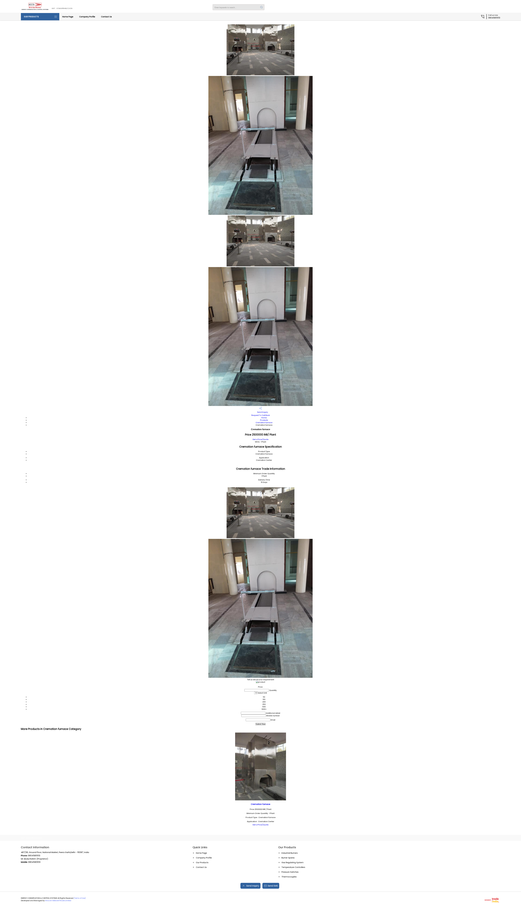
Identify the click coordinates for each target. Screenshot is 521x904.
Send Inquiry (262, 412)
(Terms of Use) (80, 898)
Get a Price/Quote (260, 439)
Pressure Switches (290, 872)
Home (264, 418)
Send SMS (273, 885)
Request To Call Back (260, 415)
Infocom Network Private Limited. (58, 900)
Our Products (31, 17)
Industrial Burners (290, 853)
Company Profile (87, 16)
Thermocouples (289, 876)
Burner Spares (288, 857)
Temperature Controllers (293, 867)
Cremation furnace (264, 422)
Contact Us (106, 16)
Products (264, 420)
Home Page (67, 16)
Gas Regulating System (293, 862)
